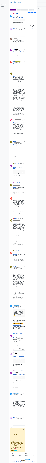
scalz (15, 13)
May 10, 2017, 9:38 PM (19, 253)
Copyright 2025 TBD (14, 461)
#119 (24, 61)
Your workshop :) (21, 17)
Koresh (14, 61)
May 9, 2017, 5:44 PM (19, 120)
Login (15, 450)
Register (12, 450)
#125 (24, 197)
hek (14, 47)
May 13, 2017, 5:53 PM (19, 306)
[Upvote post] (20, 26)
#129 (24, 305)
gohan (14, 28)
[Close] (24, 429)
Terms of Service (32, 461)
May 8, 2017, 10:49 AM (19, 39)
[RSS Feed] (33, 9)
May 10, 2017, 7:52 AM (19, 221)
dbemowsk (14, 197)
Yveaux (14, 49)
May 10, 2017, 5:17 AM (19, 186)
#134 (24, 417)
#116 (24, 28)
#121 (24, 119)
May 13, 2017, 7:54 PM (19, 373)
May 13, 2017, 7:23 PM (19, 354)
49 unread (31, 28)
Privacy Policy (27, 461)
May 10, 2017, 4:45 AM (19, 143)
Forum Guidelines (20, 461)
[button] (4, 460)
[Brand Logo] (15, 2)
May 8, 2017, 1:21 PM (18, 50)
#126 (24, 219)
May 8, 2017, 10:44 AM (19, 29)
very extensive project (17, 325)
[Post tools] (24, 26)
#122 (24, 141)
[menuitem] (41, 1)
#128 (24, 266)
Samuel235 (14, 141)
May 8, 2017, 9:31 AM (19, 16)
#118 (24, 49)
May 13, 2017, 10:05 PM (19, 418)
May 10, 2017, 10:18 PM (19, 268)
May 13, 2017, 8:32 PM (19, 394)
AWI (13, 305)
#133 (24, 393)
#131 (24, 353)
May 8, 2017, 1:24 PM (19, 62)
